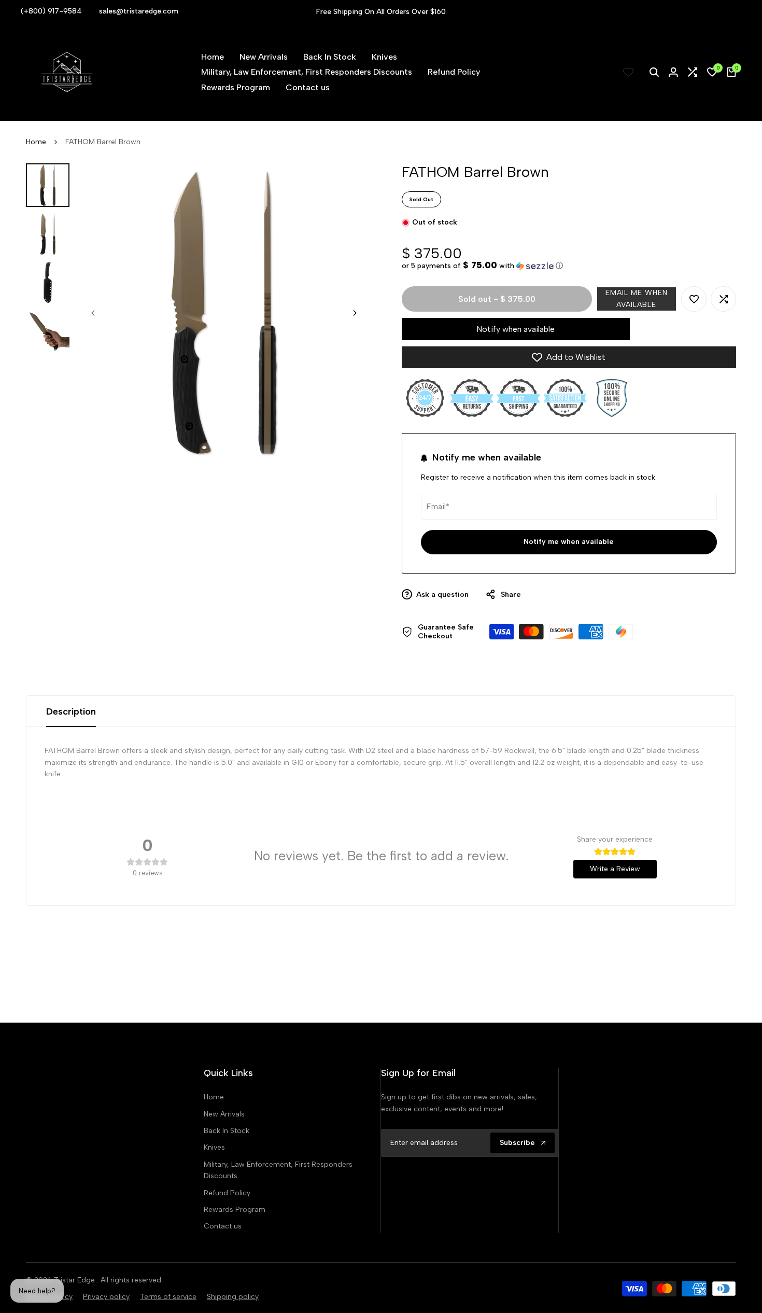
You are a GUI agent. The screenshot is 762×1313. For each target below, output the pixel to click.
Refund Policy (227, 1193)
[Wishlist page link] (628, 72)
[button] (482, 265)
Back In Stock (226, 1130)
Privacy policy (106, 1296)
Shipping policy (233, 1296)
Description (71, 711)
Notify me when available (569, 541)
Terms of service (168, 1296)
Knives (214, 1147)
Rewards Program (234, 1209)
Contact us (223, 1226)
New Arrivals (224, 1114)
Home (36, 141)
